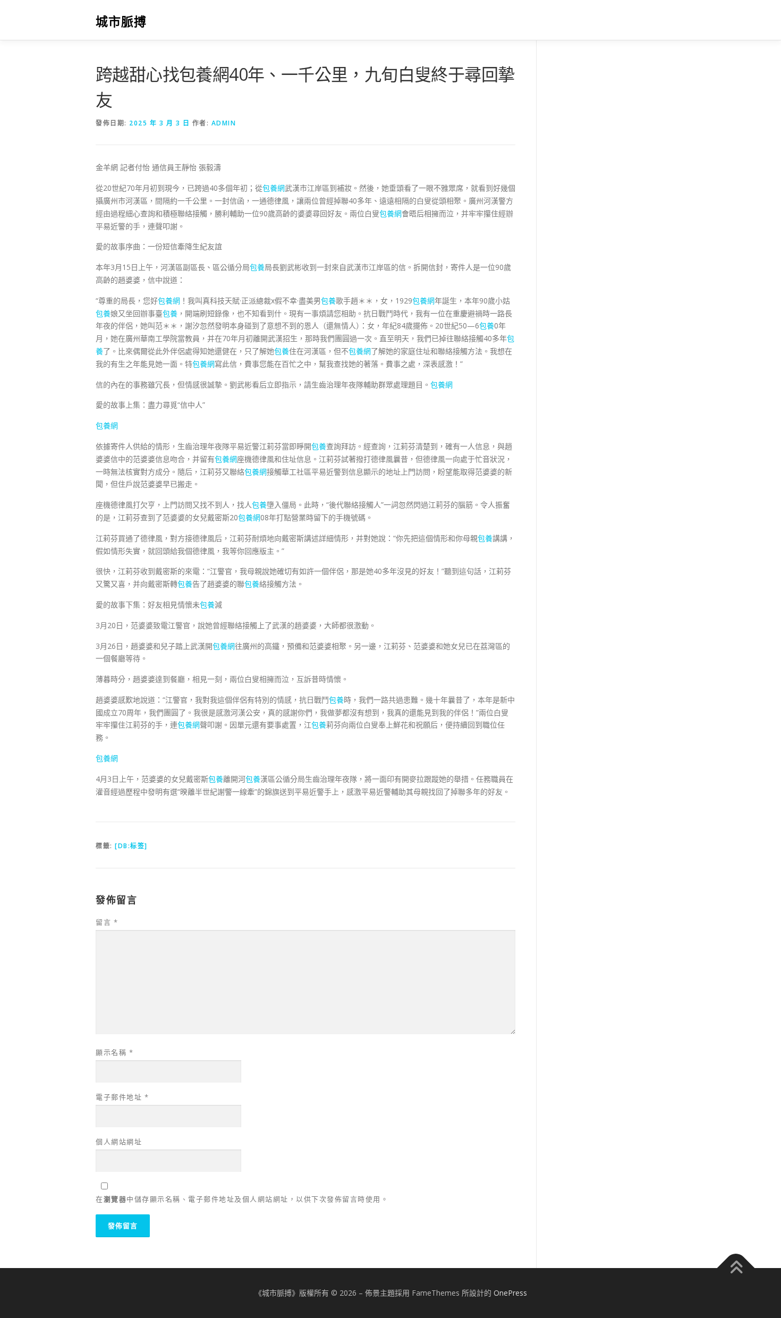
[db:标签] (131, 845)
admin (223, 123)
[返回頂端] (736, 1268)
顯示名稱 (114, 1052)
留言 (107, 922)
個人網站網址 (119, 1141)
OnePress (510, 1293)
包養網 (273, 188)
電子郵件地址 (122, 1097)
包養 (257, 267)
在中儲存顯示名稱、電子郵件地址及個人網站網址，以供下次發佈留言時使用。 (242, 1199)
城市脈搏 (121, 21)
